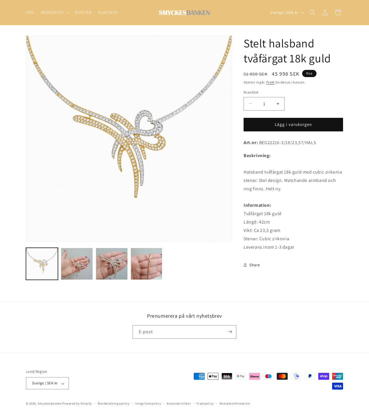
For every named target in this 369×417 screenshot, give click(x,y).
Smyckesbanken (50, 404)
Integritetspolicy (148, 404)
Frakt (270, 82)
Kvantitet (251, 92)
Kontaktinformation (235, 404)
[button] (54, 12)
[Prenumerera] (229, 331)
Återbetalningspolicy (114, 404)
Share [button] (254, 264)
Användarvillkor (179, 404)
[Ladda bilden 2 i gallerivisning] (77, 264)
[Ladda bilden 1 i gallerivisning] (42, 264)
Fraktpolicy (205, 404)
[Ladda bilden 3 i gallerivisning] (112, 264)
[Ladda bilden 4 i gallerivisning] (147, 264)
